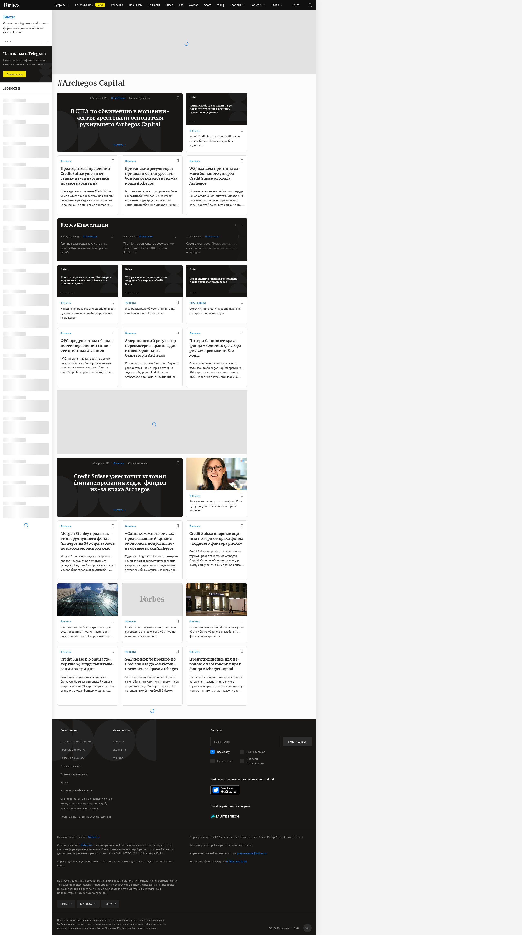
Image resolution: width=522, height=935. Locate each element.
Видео (169, 5)
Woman (193, 5)
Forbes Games (89, 5)
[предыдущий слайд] (235, 225)
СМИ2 (64, 904)
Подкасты (154, 5)
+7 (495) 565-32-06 (236, 861)
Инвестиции (118, 98)
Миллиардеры (197, 302)
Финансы (194, 130)
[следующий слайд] (242, 225)
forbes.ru (93, 837)
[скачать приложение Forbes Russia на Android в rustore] (225, 790)
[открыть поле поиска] (310, 5)
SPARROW (86, 904)
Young (220, 5)
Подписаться (297, 741)
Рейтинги (117, 5)
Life (181, 5)
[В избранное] (178, 98)
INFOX (108, 904)
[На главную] (11, 5)
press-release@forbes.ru (252, 853)
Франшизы (135, 5)
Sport (207, 5)
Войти (296, 5)
